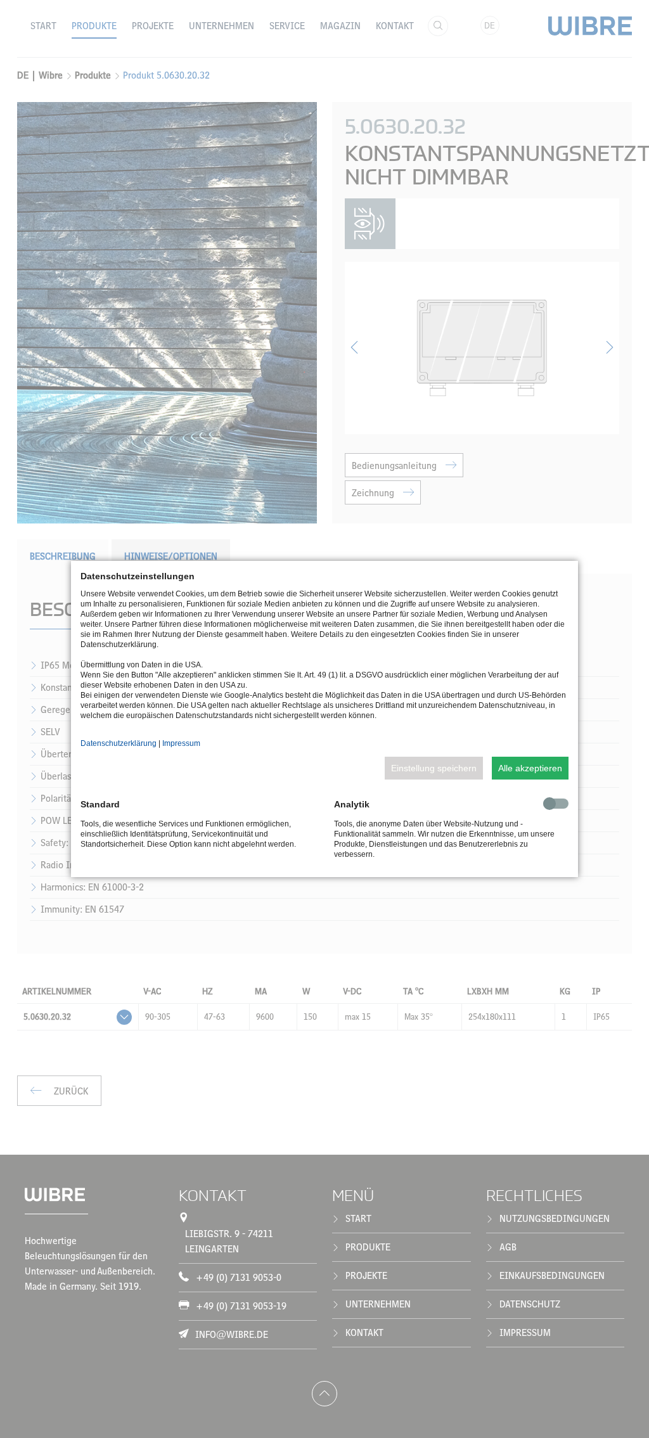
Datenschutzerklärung (118, 743)
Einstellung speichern (434, 768)
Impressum (181, 743)
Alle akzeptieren (530, 768)
